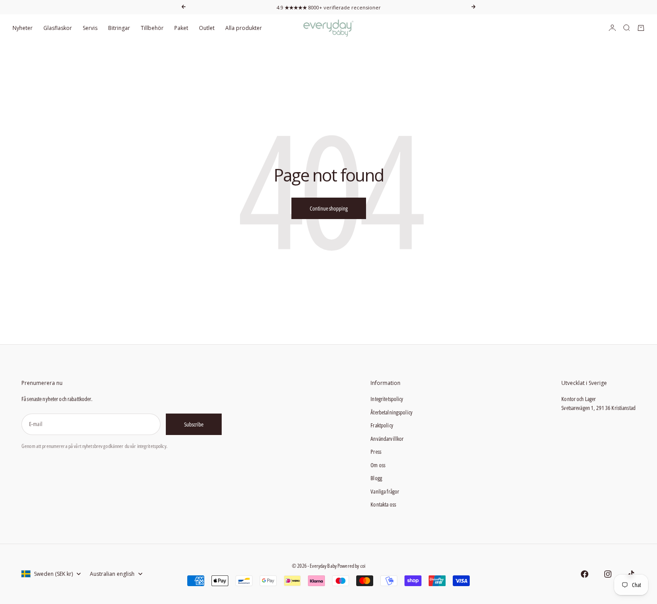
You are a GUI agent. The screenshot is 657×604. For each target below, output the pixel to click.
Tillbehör (152, 28)
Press (376, 452)
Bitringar (119, 28)
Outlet (207, 28)
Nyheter (23, 28)
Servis (90, 28)
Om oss (378, 465)
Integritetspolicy (387, 399)
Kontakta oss (383, 504)
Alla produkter (243, 28)
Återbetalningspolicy (392, 412)
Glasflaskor (57, 28)
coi (362, 566)
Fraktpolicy (382, 425)
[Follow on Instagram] (607, 574)
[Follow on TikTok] (631, 574)
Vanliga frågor (385, 491)
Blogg (376, 478)
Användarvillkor (387, 439)
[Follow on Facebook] (584, 574)
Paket (181, 28)
